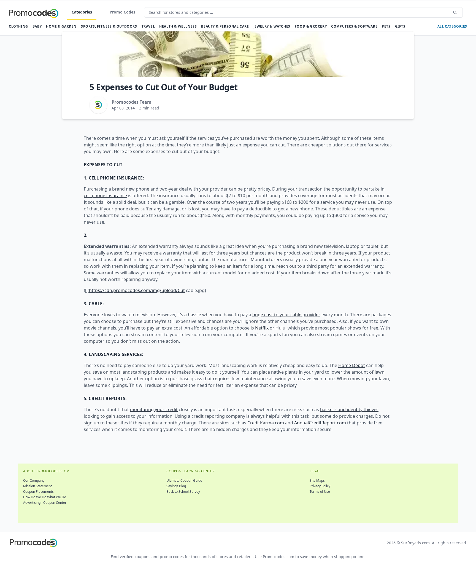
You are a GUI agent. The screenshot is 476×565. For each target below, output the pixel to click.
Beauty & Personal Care (225, 26)
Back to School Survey (183, 491)
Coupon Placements (38, 491)
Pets (386, 26)
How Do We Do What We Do (44, 497)
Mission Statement (37, 486)
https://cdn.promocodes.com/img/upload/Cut (137, 290)
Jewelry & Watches (271, 26)
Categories (82, 12)
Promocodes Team (132, 102)
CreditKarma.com (265, 423)
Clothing (18, 26)
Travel (148, 26)
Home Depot (351, 365)
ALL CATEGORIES (452, 26)
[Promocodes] (33, 12)
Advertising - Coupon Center (44, 502)
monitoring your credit (154, 409)
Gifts (400, 26)
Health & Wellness (178, 26)
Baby (37, 26)
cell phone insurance (105, 195)
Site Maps (317, 480)
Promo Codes (122, 12)
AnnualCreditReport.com (320, 423)
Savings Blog (176, 486)
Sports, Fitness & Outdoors (109, 26)
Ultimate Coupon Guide (184, 480)
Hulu (280, 328)
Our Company (33, 480)
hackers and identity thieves (349, 409)
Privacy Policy (320, 486)
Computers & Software (354, 26)
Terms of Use (320, 491)
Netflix (262, 328)
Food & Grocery (311, 26)
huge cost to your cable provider (286, 315)
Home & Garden (61, 26)
